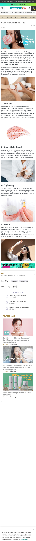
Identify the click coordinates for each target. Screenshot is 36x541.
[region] (18, 534)
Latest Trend (24, 17)
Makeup (32, 17)
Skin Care (9, 17)
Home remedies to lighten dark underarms (17, 302)
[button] (33, 8)
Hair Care (16, 17)
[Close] (34, 530)
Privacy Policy (24, 539)
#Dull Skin (14, 281)
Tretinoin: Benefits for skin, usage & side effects (19, 308)
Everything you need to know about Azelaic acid (18, 296)
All (2, 17)
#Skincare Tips (24, 281)
